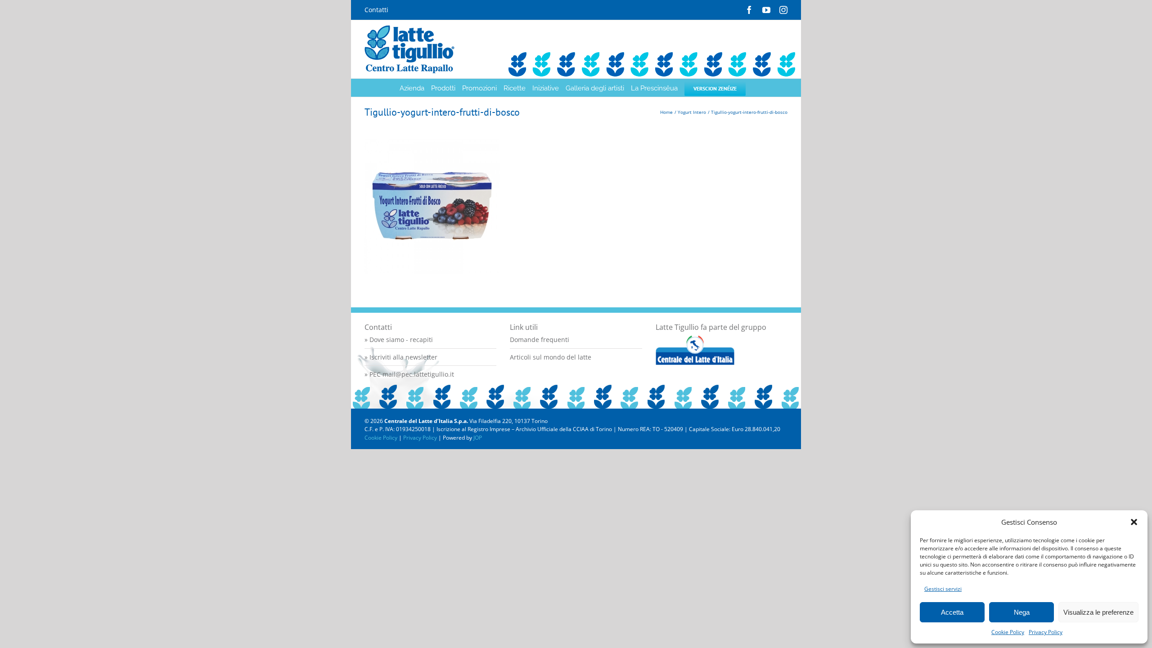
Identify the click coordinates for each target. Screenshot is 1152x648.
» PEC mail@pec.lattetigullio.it (409, 374)
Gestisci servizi (943, 589)
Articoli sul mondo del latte (550, 357)
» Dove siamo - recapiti (398, 339)
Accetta (952, 612)
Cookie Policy (1007, 632)
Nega (1022, 612)
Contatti (376, 9)
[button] (1134, 522)
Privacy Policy (1045, 632)
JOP (477, 437)
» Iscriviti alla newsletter (400, 357)
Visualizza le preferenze (1098, 612)
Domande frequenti (539, 339)
